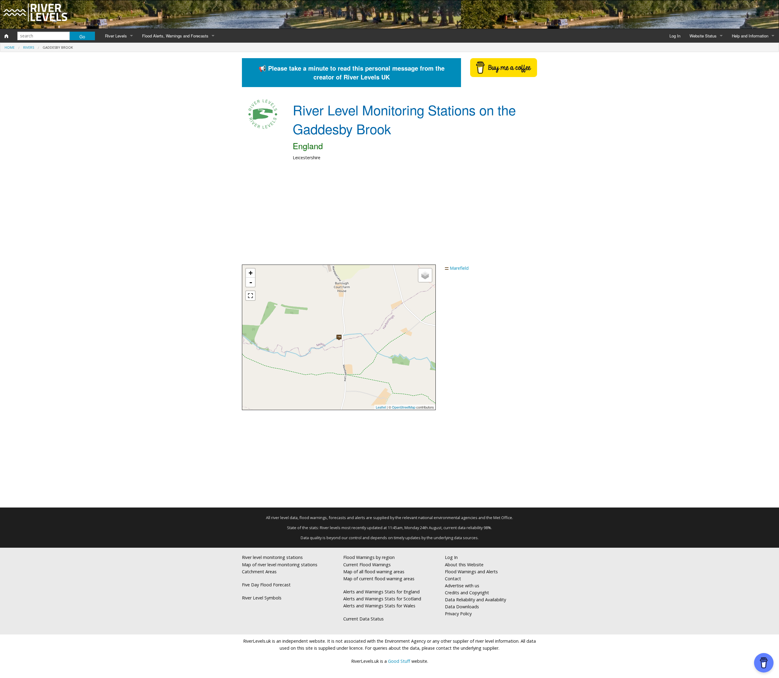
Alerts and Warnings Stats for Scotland (382, 599)
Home (10, 47)
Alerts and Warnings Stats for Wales (379, 606)
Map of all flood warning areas (373, 571)
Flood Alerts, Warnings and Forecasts (175, 36)
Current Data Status (363, 619)
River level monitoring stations (272, 557)
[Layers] (425, 275)
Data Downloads (462, 606)
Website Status (703, 36)
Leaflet (381, 407)
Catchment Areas (259, 571)
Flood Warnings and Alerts (471, 571)
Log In (674, 36)
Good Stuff (399, 661)
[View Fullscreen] (250, 295)
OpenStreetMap (403, 407)
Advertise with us (462, 585)
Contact (453, 578)
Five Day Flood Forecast (266, 585)
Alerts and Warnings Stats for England (381, 592)
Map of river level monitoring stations (279, 564)
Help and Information (750, 36)
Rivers (28, 47)
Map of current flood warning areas (378, 578)
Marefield (459, 268)
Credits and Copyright (467, 592)
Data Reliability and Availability (475, 599)
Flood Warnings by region (369, 557)
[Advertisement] (389, 215)
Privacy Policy (458, 614)
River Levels (116, 36)
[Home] (6, 36)
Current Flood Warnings (367, 564)
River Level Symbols (261, 598)
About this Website (464, 564)
